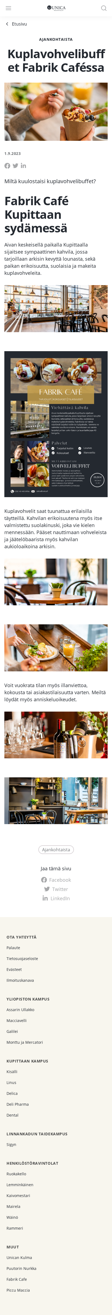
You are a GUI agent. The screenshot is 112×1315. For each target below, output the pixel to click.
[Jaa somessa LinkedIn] (24, 166)
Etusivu (19, 24)
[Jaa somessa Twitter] (15, 165)
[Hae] (104, 8)
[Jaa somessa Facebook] (7, 166)
